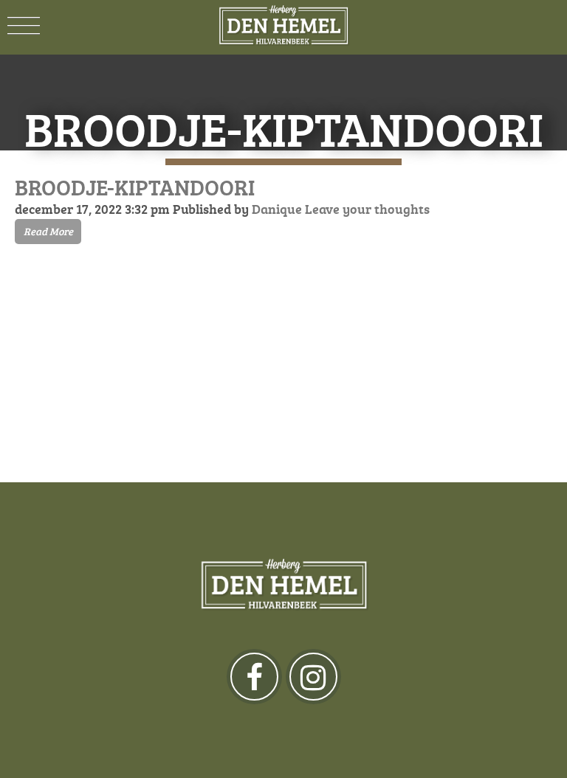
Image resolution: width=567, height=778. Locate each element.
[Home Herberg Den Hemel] (283, 26)
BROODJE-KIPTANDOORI (135, 187)
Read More (48, 231)
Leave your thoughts (367, 209)
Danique (277, 209)
